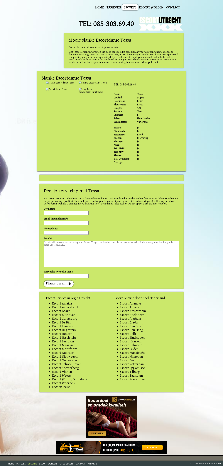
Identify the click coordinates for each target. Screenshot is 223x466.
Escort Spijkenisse (132, 368)
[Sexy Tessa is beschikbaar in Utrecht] (60, 83)
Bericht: (48, 238)
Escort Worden (151, 7)
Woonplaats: (51, 228)
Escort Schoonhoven (67, 364)
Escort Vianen (62, 372)
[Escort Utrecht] (161, 24)
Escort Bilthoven (64, 315)
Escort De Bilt (61, 322)
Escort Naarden (63, 353)
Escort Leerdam (63, 341)
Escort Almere (130, 307)
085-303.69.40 (113, 24)
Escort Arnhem (130, 319)
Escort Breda (129, 322)
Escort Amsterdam (133, 311)
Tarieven (114, 7)
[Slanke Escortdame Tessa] (93, 91)
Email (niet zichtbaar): (56, 219)
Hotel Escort (66, 464)
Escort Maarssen (64, 345)
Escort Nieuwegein (65, 357)
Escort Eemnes (62, 326)
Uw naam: (49, 209)
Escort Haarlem (131, 341)
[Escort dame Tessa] (60, 89)
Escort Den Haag (131, 330)
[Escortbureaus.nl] (111, 416)
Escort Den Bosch (132, 326)
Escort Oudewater (64, 360)
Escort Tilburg (130, 372)
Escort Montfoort (64, 349)
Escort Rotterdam (132, 364)
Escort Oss (127, 360)
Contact (173, 7)
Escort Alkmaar (131, 303)
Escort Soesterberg (65, 368)
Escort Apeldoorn (132, 315)
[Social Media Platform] (111, 447)
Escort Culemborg (65, 319)
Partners (92, 464)
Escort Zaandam (131, 376)
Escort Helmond (131, 345)
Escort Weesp (61, 376)
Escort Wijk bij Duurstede (69, 379)
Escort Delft (128, 334)
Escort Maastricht (132, 353)
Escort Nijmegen (131, 357)
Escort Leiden (129, 349)
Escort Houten (62, 334)
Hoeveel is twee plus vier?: (58, 271)
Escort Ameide (62, 303)
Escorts (130, 7)
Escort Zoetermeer (133, 379)
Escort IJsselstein (64, 338)
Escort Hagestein (64, 330)
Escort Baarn (61, 311)
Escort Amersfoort (65, 307)
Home (99, 7)
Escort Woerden (63, 383)
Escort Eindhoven (132, 338)
